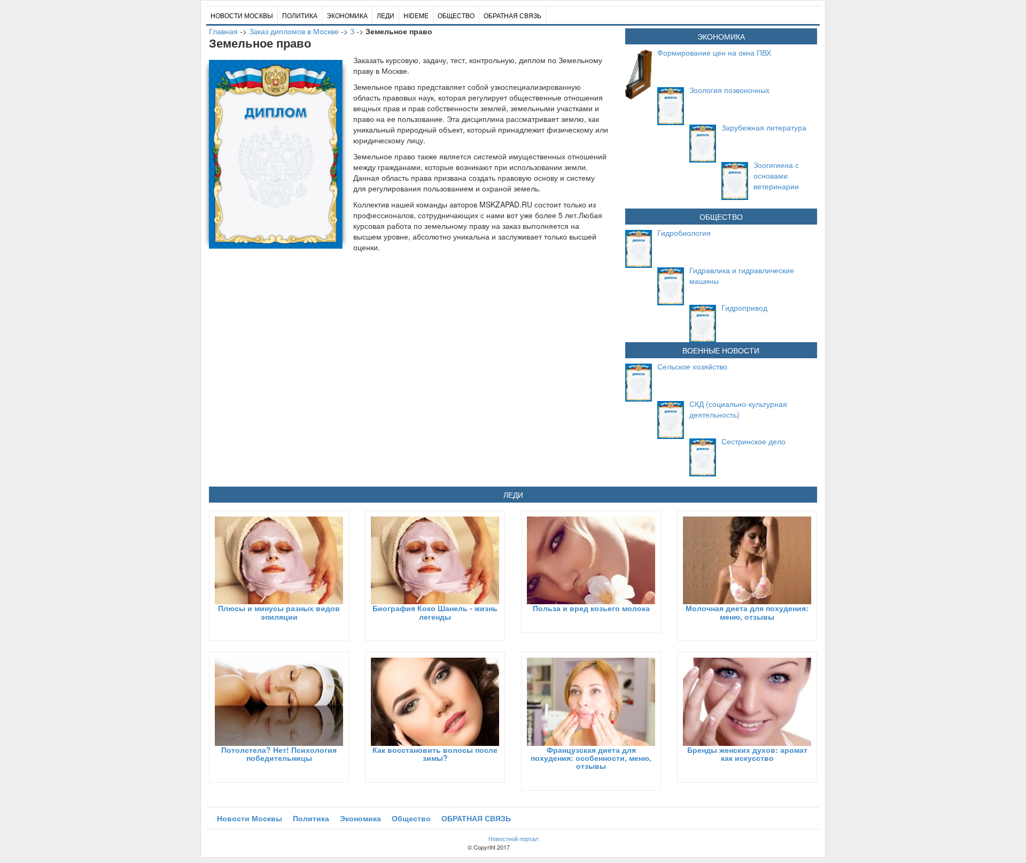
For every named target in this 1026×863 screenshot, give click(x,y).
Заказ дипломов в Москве (294, 31)
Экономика (347, 15)
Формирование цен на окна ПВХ (714, 52)
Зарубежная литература (763, 127)
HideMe (416, 15)
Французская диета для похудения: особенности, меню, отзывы (591, 758)
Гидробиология (684, 232)
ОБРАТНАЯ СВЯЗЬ (512, 15)
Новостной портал (513, 838)
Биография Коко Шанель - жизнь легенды (435, 612)
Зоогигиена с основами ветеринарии (776, 175)
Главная (223, 31)
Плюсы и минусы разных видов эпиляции (279, 612)
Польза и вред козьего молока (591, 608)
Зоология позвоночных (729, 89)
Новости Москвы (242, 15)
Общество (456, 15)
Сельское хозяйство (692, 366)
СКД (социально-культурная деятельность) (738, 409)
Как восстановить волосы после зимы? (435, 753)
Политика (299, 15)
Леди (385, 15)
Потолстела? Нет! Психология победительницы (279, 753)
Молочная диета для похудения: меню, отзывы (747, 612)
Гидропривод (744, 307)
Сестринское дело (753, 441)
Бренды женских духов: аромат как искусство (747, 753)
